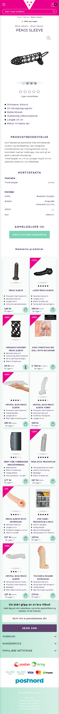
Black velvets (36, 17)
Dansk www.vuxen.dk (29, 709)
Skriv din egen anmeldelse (29, 234)
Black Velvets (36, 26)
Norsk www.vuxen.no (29, 706)
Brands (26, 17)
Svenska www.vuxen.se (29, 701)
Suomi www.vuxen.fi (29, 703)
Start (19, 17)
